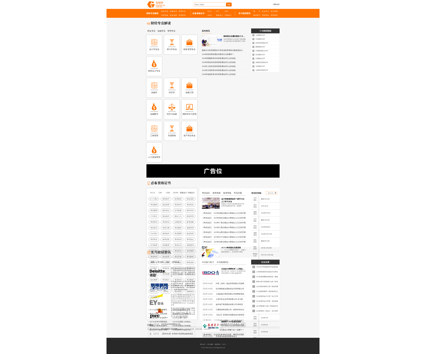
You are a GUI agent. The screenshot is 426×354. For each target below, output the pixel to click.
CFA (148, 329)
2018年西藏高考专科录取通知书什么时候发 (219, 58)
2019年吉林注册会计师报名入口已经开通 (230, 242)
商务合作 (276, 4)
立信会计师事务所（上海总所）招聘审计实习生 (233, 269)
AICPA (209, 15)
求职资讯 (274, 15)
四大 (256, 11)
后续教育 (166, 245)
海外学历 (190, 210)
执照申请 (153, 262)
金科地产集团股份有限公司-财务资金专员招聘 (234, 304)
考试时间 (178, 205)
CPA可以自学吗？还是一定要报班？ (183, 310)
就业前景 (166, 205)
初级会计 (219, 15)
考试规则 (153, 205)
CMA (226, 11)
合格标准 (178, 222)
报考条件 (166, 199)
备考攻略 (190, 222)
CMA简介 (154, 234)
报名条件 (166, 216)
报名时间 (190, 216)
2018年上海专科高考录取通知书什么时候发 (219, 66)
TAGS (224, 344)
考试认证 (178, 245)
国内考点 (166, 210)
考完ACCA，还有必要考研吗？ (160, 314)
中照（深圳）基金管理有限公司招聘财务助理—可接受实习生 (240, 283)
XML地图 (210, 344)
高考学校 (164, 15)
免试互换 (178, 257)
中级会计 (228, 15)
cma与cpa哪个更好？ (181, 318)
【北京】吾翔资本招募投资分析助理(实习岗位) (234, 315)
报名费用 (153, 280)
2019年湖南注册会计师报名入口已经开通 (230, 213)
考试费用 (153, 210)
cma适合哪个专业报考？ (159, 318)
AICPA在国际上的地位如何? (183, 322)
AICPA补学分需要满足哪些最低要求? (160, 322)
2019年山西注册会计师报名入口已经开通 (230, 232)
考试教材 (178, 228)
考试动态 (207, 213)
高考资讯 (182, 15)
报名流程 (190, 199)
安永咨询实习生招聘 (169, 329)
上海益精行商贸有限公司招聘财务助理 (231, 294)
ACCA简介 (154, 199)
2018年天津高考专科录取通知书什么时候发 (219, 70)
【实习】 (156, 324)
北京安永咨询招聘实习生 (171, 324)
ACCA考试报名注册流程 (231, 248)
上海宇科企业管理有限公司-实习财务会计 (232, 299)
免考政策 (178, 199)
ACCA (209, 11)
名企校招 (274, 11)
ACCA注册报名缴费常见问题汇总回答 (160, 310)
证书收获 (178, 210)
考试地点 (190, 239)
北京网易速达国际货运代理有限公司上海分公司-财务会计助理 (240, 289)
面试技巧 (256, 15)
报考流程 (166, 239)
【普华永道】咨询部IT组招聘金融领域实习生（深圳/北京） (184, 334)
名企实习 (265, 11)
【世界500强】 (207, 283)
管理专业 (182, 11)
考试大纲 (166, 228)
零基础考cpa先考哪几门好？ (183, 314)
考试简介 (166, 280)
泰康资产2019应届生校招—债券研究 (233, 322)
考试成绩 (166, 262)
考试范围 (166, 274)
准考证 (166, 291)
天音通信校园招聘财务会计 (226, 336)
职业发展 (173, 15)
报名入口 (178, 216)
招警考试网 (198, 329)
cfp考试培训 (206, 329)
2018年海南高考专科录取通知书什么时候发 (219, 74)
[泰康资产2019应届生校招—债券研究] (211, 326)
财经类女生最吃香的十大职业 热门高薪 (235, 36)
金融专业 (173, 11)
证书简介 (153, 268)
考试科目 (190, 205)
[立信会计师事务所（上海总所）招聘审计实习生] (211, 273)
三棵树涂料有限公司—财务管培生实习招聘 (232, 310)
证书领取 (153, 297)
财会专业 (164, 11)
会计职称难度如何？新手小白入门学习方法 (232, 200)
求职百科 (265, 15)
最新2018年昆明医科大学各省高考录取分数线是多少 (222, 50)
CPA (217, 11)
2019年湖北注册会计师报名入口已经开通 (230, 218)
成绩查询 (190, 245)
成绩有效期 (178, 274)
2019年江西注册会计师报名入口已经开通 (230, 227)
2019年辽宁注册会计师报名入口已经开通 (230, 237)
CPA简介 (153, 216)
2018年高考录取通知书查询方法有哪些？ (218, 54)
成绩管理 (190, 228)
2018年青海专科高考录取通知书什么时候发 (219, 62)
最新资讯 (217, 344)
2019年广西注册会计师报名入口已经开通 (230, 223)
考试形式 (153, 228)
